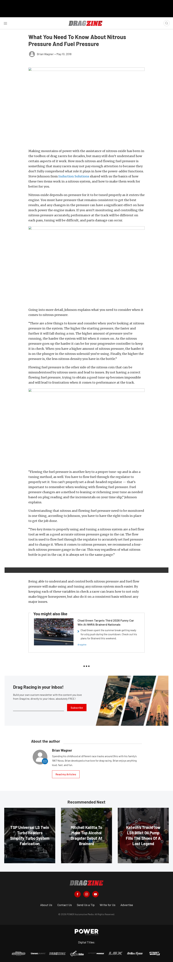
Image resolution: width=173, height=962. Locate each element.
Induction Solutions (73, 176)
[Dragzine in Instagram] (86, 894)
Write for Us (107, 905)
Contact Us (64, 905)
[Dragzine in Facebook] (77, 894)
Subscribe (77, 707)
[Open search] (167, 23)
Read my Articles (66, 774)
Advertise (126, 905)
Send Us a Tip (86, 905)
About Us (46, 905)
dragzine (82, 644)
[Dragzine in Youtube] (95, 894)
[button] (86, 106)
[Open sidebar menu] (5, 23)
